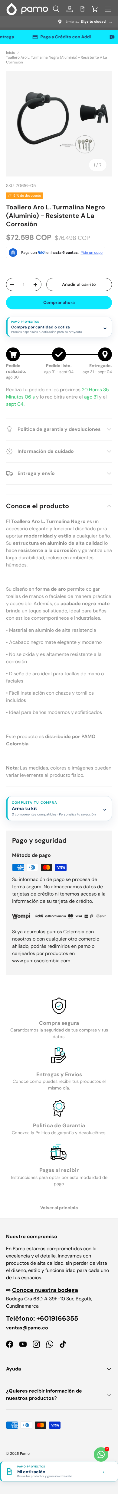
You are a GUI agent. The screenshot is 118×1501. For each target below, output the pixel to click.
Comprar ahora (59, 302)
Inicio (10, 52)
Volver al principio (59, 1207)
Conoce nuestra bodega (45, 1290)
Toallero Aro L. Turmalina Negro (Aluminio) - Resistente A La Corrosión (56, 60)
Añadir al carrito (79, 284)
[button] (95, 9)
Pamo (25, 1453)
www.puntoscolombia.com (41, 960)
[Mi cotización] (82, 8)
